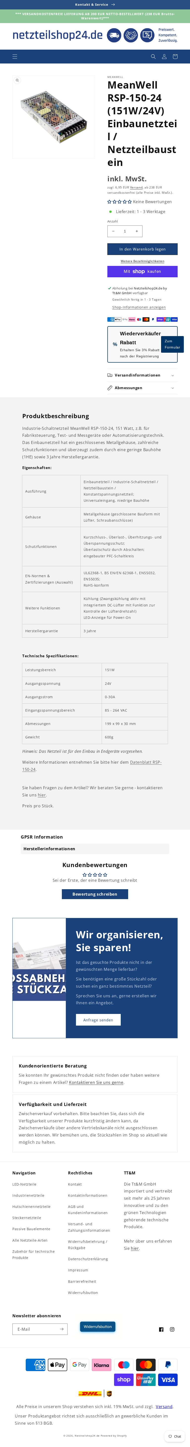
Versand (136, 187)
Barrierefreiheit (82, 1281)
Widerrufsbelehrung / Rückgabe (87, 1244)
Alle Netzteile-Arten (30, 1240)
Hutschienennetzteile (31, 1206)
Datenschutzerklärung (88, 1259)
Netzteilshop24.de (87, 1435)
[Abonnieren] (61, 1329)
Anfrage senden (98, 1019)
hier (42, 795)
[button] (14, 56)
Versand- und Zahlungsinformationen (89, 1227)
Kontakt (75, 1184)
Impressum (78, 1270)
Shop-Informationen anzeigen (139, 307)
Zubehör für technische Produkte (33, 1254)
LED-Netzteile (24, 1184)
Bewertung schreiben (94, 894)
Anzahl (112, 221)
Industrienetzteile (28, 1195)
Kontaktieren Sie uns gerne (96, 1082)
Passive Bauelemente (31, 1229)
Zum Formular (172, 344)
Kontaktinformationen (87, 1195)
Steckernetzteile (26, 1217)
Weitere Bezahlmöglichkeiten (143, 261)
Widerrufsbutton (83, 1292)
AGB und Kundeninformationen (88, 1209)
